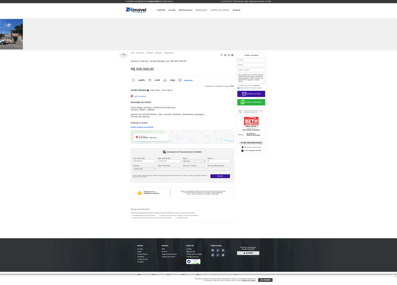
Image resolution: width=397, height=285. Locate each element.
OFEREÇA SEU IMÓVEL (220, 10)
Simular (220, 176)
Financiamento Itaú (182, 218)
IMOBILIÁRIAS (201, 10)
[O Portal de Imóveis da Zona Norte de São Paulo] (136, 12)
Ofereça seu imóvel (168, 257)
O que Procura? (226, 1)
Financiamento (238, 1)
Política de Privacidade (194, 254)
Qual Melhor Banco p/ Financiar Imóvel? (144, 215)
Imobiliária (140, 257)
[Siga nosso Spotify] (213, 255)
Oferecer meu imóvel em (249, 85)
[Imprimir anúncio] (232, 55)
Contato (268, 1)
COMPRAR (161, 10)
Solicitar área (188, 80)
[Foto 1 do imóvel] (11, 34)
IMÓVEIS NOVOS (186, 10)
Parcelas (136, 166)
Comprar (140, 249)
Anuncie (164, 251)
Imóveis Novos (142, 254)
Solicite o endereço (140, 96)
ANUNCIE (236, 10)
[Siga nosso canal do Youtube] (223, 255)
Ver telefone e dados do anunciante (252, 134)
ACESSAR (249, 253)
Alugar (139, 251)
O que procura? (142, 259)
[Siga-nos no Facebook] (213, 250)
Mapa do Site (190, 251)
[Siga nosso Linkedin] (218, 255)
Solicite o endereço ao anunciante (142, 127)
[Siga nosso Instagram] (223, 250)
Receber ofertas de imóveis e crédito (250, 88)
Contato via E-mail (253, 94)
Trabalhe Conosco (192, 257)
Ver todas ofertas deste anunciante (251, 142)
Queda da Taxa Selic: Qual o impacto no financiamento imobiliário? (180, 215)
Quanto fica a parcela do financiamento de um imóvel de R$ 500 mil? (152, 218)
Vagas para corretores (169, 254)
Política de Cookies (248, 280)
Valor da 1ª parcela (190, 166)
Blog (246, 1)
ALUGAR (171, 10)
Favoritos (140, 262)
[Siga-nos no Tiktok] (218, 250)
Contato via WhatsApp (253, 102)
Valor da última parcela (215, 166)
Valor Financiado (164, 166)
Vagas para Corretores (256, 1)
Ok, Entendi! (265, 280)
